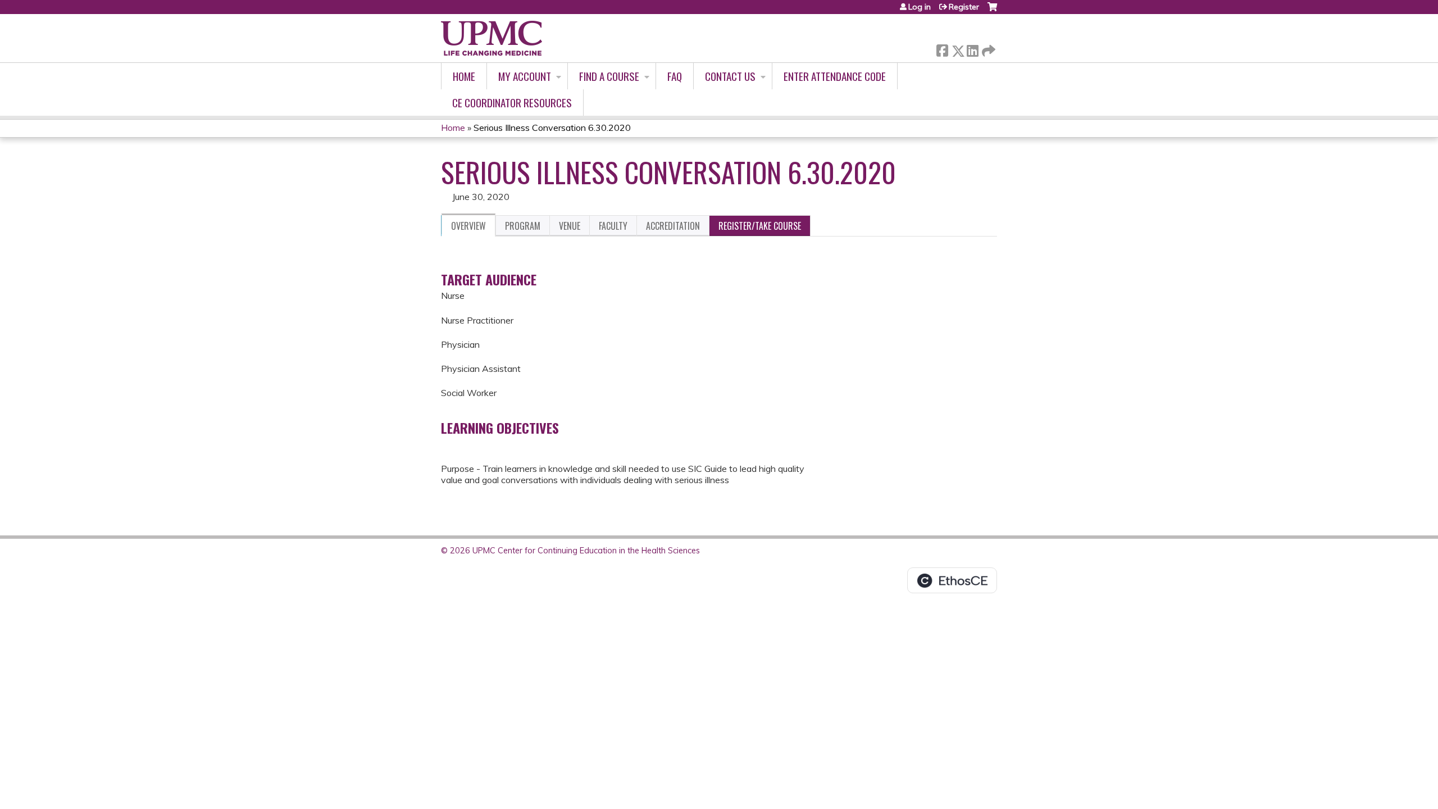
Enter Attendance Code (835, 76)
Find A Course (609, 76)
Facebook (942, 48)
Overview (468, 226)
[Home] (491, 38)
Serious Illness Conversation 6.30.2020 (552, 127)
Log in (919, 7)
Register (964, 7)
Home (464, 76)
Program (522, 226)
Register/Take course (759, 226)
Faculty (613, 226)
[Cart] (992, 11)
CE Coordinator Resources (512, 102)
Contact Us (730, 76)
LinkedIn (972, 48)
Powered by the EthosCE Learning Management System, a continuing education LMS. (952, 580)
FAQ (674, 76)
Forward (987, 48)
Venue (569, 226)
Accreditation (673, 226)
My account (524, 76)
